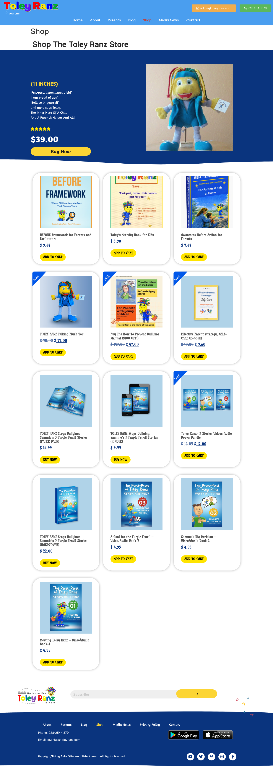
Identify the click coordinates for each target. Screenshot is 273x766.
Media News (169, 20)
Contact (193, 20)
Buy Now (50, 460)
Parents (114, 20)
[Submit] (196, 693)
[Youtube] (190, 756)
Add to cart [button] (52, 257)
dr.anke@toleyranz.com (63, 740)
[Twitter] (201, 756)
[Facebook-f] (232, 756)
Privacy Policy (150, 725)
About (95, 20)
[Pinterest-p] (211, 756)
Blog (132, 20)
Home (78, 20)
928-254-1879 (58, 732)
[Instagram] (222, 756)
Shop (147, 20)
